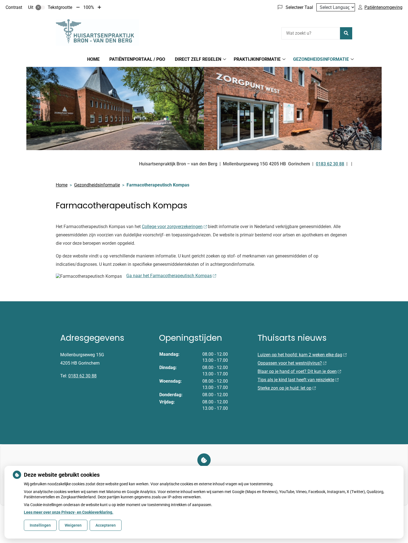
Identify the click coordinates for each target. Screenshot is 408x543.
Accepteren (105, 525)
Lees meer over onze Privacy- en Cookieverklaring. (68, 512)
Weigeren (73, 525)
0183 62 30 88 (82, 375)
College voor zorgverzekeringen (172, 226)
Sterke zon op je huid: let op (284, 388)
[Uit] (40, 7)
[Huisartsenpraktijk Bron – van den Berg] (97, 32)
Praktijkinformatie (257, 59)
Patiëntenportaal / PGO (137, 59)
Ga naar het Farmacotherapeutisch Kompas (169, 275)
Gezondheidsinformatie (321, 59)
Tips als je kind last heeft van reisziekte (296, 379)
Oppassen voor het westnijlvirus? (290, 363)
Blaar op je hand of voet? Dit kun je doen (297, 371)
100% (88, 7)
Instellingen (40, 525)
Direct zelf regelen (198, 59)
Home (93, 59)
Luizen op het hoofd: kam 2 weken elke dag (300, 354)
